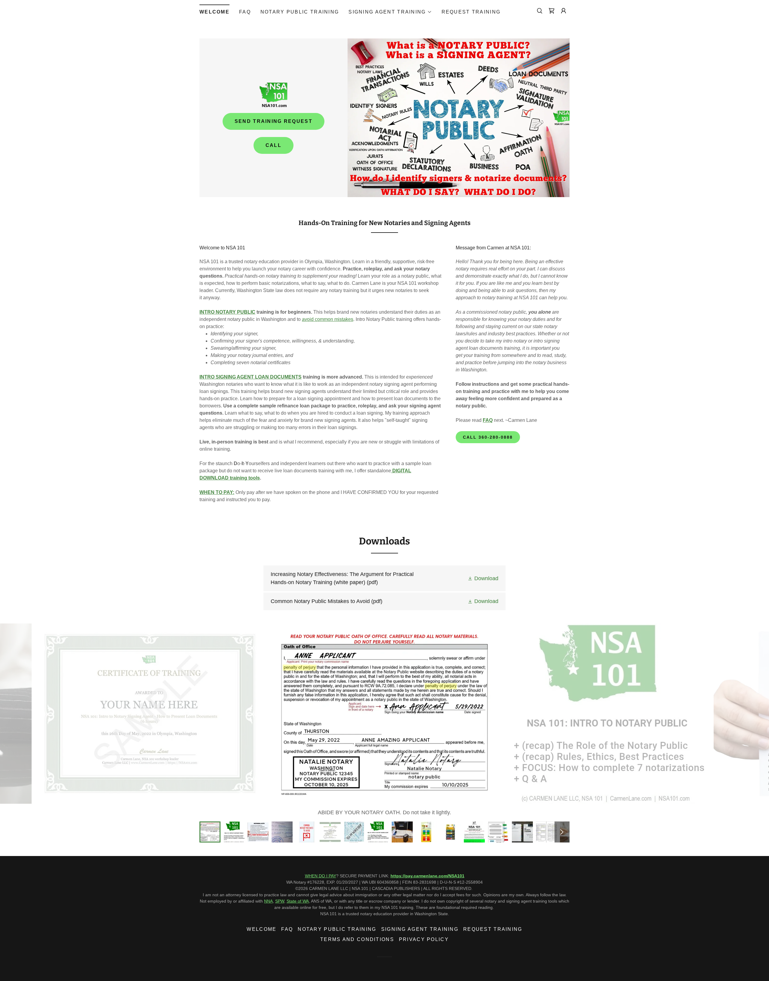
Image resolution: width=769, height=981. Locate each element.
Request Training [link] (471, 11)
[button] (390, 12)
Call (273, 145)
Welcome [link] (214, 11)
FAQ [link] (245, 11)
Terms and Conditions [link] (357, 939)
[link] (552, 11)
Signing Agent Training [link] (419, 929)
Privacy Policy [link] (424, 939)
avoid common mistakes (327, 319)
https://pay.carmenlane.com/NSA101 (427, 875)
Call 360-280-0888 (488, 437)
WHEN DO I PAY (320, 875)
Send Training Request (273, 121)
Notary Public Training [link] (299, 11)
